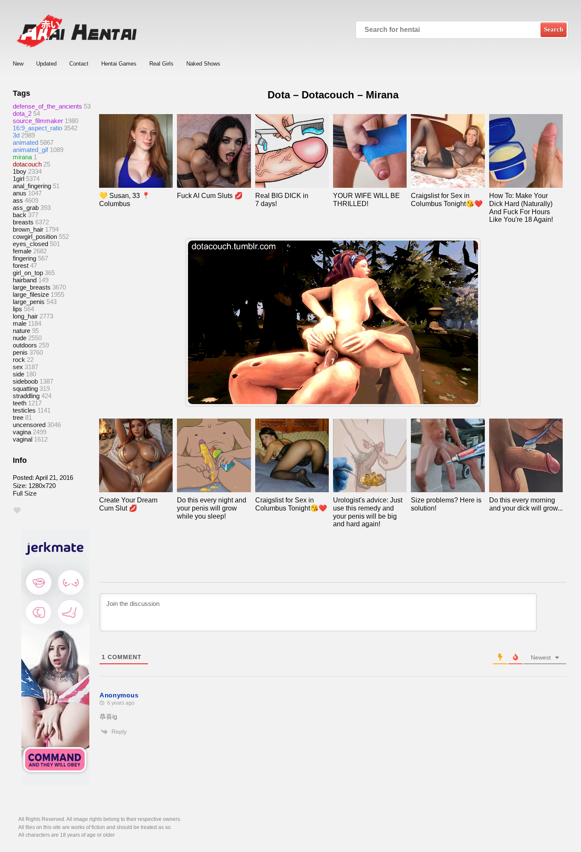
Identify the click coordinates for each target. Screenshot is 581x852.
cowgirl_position (35, 236)
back (19, 214)
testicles (24, 410)
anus (19, 193)
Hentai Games (119, 63)
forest (20, 265)
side (18, 374)
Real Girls (161, 63)
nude (19, 337)
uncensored (29, 424)
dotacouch (27, 164)
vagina (22, 432)
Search (553, 29)
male (19, 323)
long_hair (25, 316)
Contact (78, 63)
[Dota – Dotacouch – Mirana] (333, 322)
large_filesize (31, 294)
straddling (26, 395)
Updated (46, 63)
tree (18, 417)
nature (21, 330)
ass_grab (26, 207)
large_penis (29, 301)
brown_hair (28, 229)
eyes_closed (30, 243)
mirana (22, 157)
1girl (18, 178)
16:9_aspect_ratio (37, 128)
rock (19, 359)
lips (17, 309)
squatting (25, 388)
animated (25, 142)
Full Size (25, 493)
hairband (25, 280)
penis (20, 352)
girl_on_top (28, 272)
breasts (23, 222)
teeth (19, 403)
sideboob (25, 381)
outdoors (25, 345)
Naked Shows (203, 63)
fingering (24, 258)
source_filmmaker (38, 120)
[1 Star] (17, 510)
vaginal (22, 439)
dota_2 (22, 113)
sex (18, 366)
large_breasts (32, 287)
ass (18, 200)
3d (16, 135)
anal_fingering (32, 185)
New (18, 63)
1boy (19, 171)
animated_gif (30, 149)
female (22, 251)
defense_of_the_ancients (47, 106)
